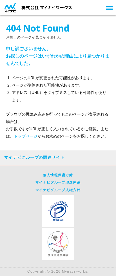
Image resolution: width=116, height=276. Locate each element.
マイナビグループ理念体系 (58, 182)
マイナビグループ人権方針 (58, 190)
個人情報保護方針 (58, 175)
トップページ (25, 136)
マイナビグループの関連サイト (34, 157)
